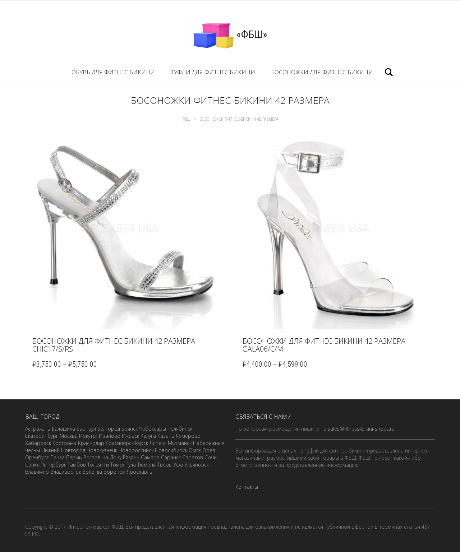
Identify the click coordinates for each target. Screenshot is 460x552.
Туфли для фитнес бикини (213, 72)
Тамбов (77, 464)
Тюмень (146, 464)
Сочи (210, 457)
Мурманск (180, 443)
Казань (165, 435)
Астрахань (37, 428)
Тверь (164, 464)
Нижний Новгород (63, 450)
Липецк (158, 443)
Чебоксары (152, 428)
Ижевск (130, 435)
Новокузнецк (102, 450)
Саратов (192, 457)
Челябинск (179, 428)
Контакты (246, 486)
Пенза (57, 457)
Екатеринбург (41, 435)
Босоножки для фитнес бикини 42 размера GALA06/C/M (324, 345)
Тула (131, 464)
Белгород (108, 428)
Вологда (92, 471)
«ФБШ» (250, 34)
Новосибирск (171, 450)
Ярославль (139, 471)
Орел (208, 450)
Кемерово (188, 435)
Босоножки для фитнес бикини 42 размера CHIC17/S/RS (113, 345)
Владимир (37, 471)
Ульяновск (196, 464)
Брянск (129, 428)
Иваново (109, 435)
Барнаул (86, 428)
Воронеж (114, 471)
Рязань (131, 457)
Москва (69, 435)
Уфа (178, 464)
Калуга (148, 435)
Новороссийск (136, 450)
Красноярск (120, 443)
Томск (117, 464)
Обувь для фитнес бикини (113, 72)
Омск (195, 450)
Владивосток (65, 471)
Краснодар (91, 443)
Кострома (64, 443)
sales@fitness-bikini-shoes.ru (361, 428)
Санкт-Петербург (45, 464)
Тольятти (98, 464)
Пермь (74, 457)
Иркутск (88, 435)
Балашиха (63, 428)
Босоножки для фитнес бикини (322, 72)
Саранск (171, 457)
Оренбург (37, 457)
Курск (141, 443)
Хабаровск (38, 443)
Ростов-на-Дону (102, 457)
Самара (150, 457)
